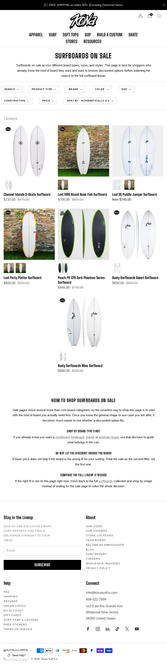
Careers (93, 558)
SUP (88, 34)
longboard (77, 437)
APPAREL (36, 34)
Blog (90, 549)
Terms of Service (18, 629)
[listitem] (83, 5)
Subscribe (42, 565)
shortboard (62, 437)
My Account (13, 610)
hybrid (90, 437)
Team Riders (96, 540)
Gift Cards (12, 615)
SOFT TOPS (71, 34)
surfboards (106, 481)
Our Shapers (96, 530)
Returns (11, 601)
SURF (53, 34)
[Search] (159, 16)
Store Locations (99, 535)
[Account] (140, 15)
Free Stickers (15, 624)
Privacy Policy (98, 568)
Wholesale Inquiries (103, 563)
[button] (44, 89)
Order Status (15, 606)
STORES (71, 41)
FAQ (6, 592)
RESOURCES (92, 41)
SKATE (133, 34)
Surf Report (96, 554)
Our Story (94, 526)
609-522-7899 (96, 599)
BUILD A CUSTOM (109, 34)
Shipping (11, 596)
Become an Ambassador (105, 545)
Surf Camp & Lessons (21, 619)
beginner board (109, 437)
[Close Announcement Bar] (163, 5)
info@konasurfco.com (101, 592)
